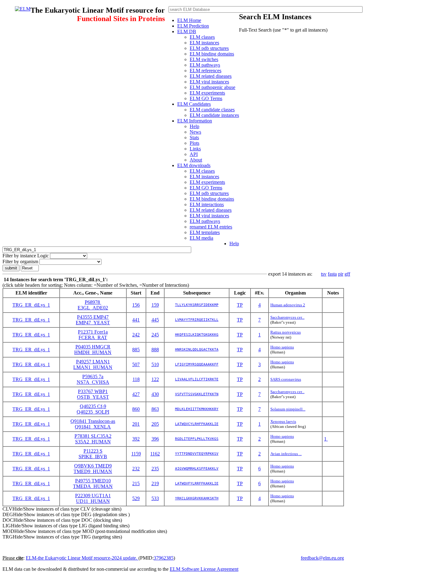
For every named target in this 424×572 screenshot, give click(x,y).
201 (136, 424)
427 (136, 394)
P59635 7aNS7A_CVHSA (93, 379)
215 (136, 483)
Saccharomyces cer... (287, 317)
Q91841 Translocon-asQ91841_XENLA (92, 424)
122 (155, 379)
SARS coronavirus (285, 379)
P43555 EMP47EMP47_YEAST (93, 319)
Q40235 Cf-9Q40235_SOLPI (93, 409)
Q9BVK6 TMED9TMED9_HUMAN (93, 468)
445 (155, 319)
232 (136, 468)
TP (240, 305)
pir (340, 274)
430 (155, 394)
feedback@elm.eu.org (322, 558)
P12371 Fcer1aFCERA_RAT (93, 334)
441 (136, 319)
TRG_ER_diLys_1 (31, 305)
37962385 (164, 558)
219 (155, 483)
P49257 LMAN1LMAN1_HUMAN (92, 364)
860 (136, 409)
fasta (332, 274)
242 (136, 334)
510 (155, 364)
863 (155, 409)
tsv (324, 274)
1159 (136, 453)
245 (155, 334)
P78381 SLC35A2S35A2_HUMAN (92, 438)
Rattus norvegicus (285, 332)
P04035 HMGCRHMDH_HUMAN (92, 349)
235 (155, 468)
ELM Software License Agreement (204, 569)
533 (155, 498)
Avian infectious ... (286, 453)
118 (136, 379)
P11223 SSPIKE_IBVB (93, 453)
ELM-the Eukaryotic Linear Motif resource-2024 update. (82, 558)
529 (136, 498)
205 (155, 424)
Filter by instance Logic (25, 255)
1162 (155, 453)
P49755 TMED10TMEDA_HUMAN (93, 483)
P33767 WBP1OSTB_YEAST (93, 394)
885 (136, 349)
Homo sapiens (282, 347)
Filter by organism (20, 261)
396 (155, 438)
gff (347, 274)
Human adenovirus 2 (287, 305)
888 (155, 349)
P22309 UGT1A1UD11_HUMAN (93, 498)
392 (136, 438)
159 (155, 305)
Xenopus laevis (283, 421)
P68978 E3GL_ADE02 (93, 304)
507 (136, 364)
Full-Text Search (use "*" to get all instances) (283, 30)
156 (136, 305)
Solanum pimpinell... (287, 409)
